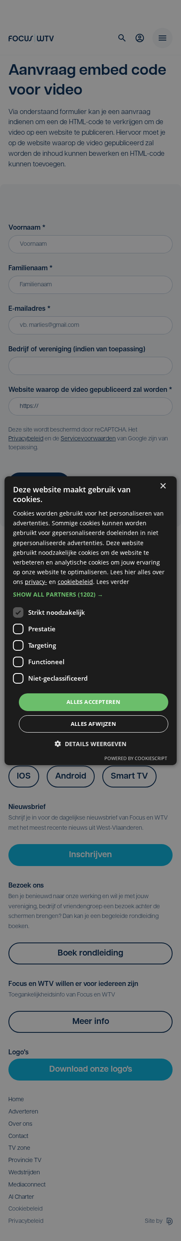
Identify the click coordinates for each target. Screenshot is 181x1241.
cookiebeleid (75, 582)
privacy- (36, 582)
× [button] (163, 486)
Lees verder (112, 582)
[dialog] (91, 620)
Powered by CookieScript (135, 758)
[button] (90, 594)
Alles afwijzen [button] (94, 724)
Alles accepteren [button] (93, 702)
